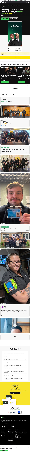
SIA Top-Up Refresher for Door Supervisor (9, 5)
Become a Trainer (3, 435)
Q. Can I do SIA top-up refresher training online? (11, 368)
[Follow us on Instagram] (5, 426)
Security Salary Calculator (17, 436)
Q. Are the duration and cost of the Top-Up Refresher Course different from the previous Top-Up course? (13, 375)
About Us (2, 431)
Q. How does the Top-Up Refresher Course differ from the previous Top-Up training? (14, 372)
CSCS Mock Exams (17, 432)
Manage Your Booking (18, 437)
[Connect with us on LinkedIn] (11, 426)
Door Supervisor (11, 432)
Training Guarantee (24, 432)
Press (2, 436)
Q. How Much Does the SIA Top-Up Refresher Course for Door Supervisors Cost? (13, 366)
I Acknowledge (4, 450)
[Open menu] (29, 2)
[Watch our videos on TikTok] (13, 426)
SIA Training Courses (11, 431)
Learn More (11, 82)
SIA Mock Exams (17, 431)
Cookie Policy (10, 448)
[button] (28, 85)
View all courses (15, 88)
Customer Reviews (3, 432)
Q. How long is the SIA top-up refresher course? (11, 359)
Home (2, 5)
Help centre (15, 409)
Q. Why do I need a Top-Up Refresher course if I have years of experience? (13, 362)
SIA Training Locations (11, 438)
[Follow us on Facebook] (2, 426)
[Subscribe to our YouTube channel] (9, 426)
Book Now (4, 82)
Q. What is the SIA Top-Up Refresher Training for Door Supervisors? (14, 353)
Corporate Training (10, 439)
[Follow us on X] (7, 426)
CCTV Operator (11, 433)
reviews (20, 0)
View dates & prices (5, 18)
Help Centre (24, 431)
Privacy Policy (24, 433)
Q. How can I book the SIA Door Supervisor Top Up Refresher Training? (13, 356)
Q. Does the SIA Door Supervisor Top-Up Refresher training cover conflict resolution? (13, 379)
